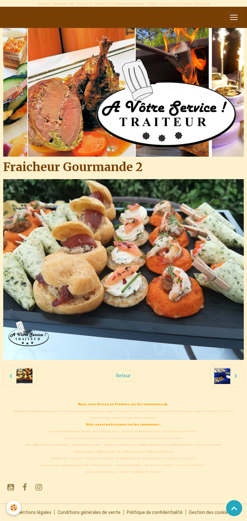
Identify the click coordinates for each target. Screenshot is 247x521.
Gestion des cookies (209, 512)
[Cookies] (13, 507)
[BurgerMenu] (234, 17)
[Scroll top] (234, 508)
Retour (123, 376)
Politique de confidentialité (155, 512)
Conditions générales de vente (89, 512)
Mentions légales (34, 512)
